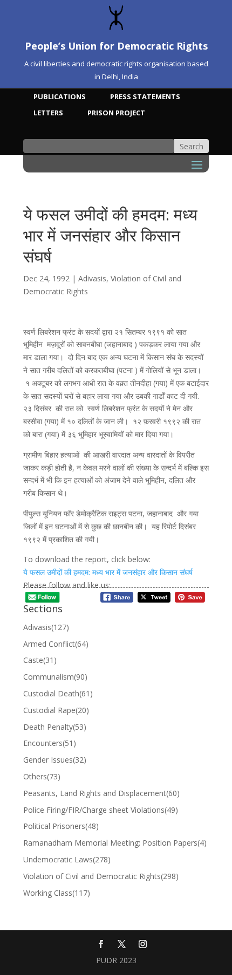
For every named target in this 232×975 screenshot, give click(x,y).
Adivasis (92, 278)
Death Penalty (54, 727)
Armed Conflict (55, 644)
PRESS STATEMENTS (145, 97)
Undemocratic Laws (67, 859)
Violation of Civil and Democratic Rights (101, 876)
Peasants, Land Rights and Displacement (101, 793)
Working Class (56, 893)
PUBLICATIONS (59, 97)
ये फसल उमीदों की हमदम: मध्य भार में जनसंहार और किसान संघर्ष (108, 572)
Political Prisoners (61, 826)
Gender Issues (54, 760)
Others (41, 776)
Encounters (49, 743)
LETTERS (48, 113)
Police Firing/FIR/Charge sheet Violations (100, 810)
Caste (40, 660)
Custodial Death (58, 693)
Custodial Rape (56, 710)
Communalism (55, 677)
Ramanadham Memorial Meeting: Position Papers (115, 843)
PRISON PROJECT (116, 113)
